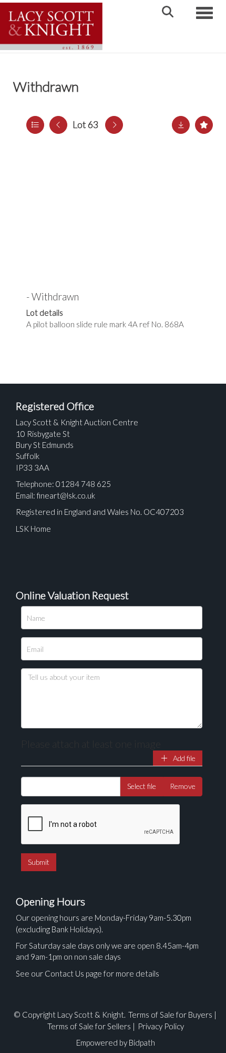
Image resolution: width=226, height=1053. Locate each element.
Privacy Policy (161, 1026)
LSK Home (33, 528)
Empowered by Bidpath (115, 1042)
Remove (183, 786)
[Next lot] (114, 125)
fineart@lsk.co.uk (66, 495)
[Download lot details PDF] (181, 125)
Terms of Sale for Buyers (170, 1014)
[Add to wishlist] (204, 125)
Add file (183, 758)
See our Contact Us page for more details (87, 973)
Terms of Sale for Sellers (89, 1026)
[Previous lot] (58, 125)
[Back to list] (35, 125)
